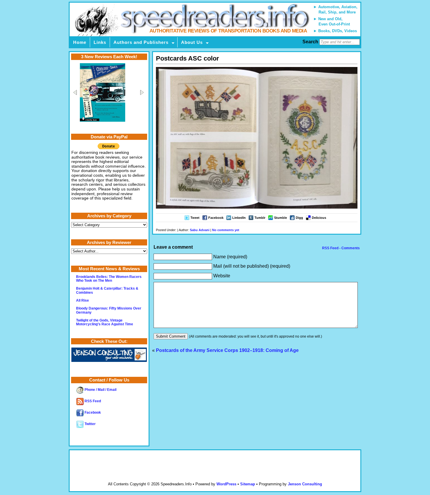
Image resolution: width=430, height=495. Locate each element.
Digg (299, 217)
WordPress (226, 484)
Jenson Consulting (305, 484)
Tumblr (259, 217)
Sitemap (247, 484)
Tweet (194, 217)
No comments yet (225, 230)
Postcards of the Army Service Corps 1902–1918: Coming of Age (227, 350)
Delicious (319, 217)
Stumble (280, 217)
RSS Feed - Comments (340, 248)
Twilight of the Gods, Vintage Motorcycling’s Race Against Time (104, 322)
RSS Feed (92, 401)
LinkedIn (239, 217)
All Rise (82, 300)
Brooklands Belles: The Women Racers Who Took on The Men (109, 278)
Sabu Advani (199, 230)
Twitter (90, 424)
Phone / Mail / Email (100, 389)
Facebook (215, 217)
